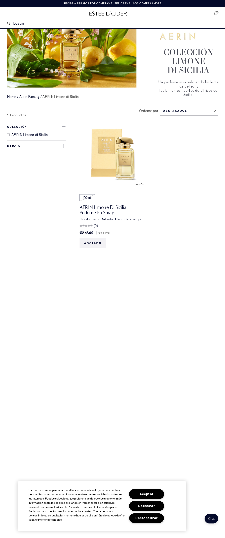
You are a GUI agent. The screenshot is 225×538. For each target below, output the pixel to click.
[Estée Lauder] (108, 13)
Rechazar (146, 506)
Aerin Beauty (29, 97)
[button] (211, 519)
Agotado (93, 243)
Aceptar (146, 494)
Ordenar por (148, 111)
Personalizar (146, 518)
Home (11, 97)
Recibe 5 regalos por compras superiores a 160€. (112, 3)
